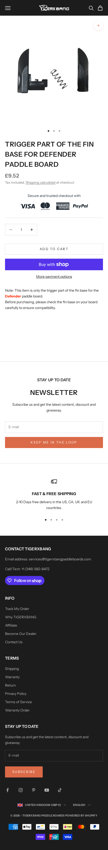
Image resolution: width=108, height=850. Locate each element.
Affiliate (11, 625)
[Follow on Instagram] (20, 790)
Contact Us (14, 642)
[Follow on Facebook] (7, 790)
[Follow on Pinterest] (33, 790)
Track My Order (17, 608)
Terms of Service (18, 702)
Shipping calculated (41, 182)
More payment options (54, 276)
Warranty (12, 677)
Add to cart (54, 249)
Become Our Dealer (20, 633)
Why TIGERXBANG (20, 617)
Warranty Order (17, 710)
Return (10, 685)
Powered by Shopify (81, 815)
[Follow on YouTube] (46, 790)
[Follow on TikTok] (59, 790)
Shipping (12, 668)
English (79, 805)
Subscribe (23, 772)
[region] (54, 495)
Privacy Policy (15, 693)
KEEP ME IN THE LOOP (54, 442)
